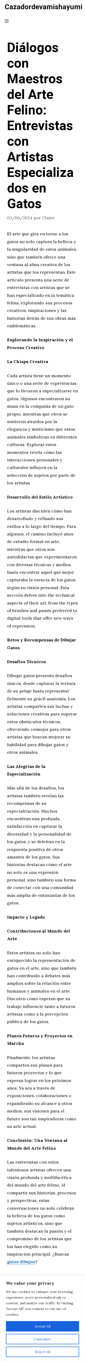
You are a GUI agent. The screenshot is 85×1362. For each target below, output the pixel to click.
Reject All (42, 1352)
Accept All (43, 1326)
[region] (42, 1318)
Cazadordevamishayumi (43, 7)
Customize (42, 1339)
